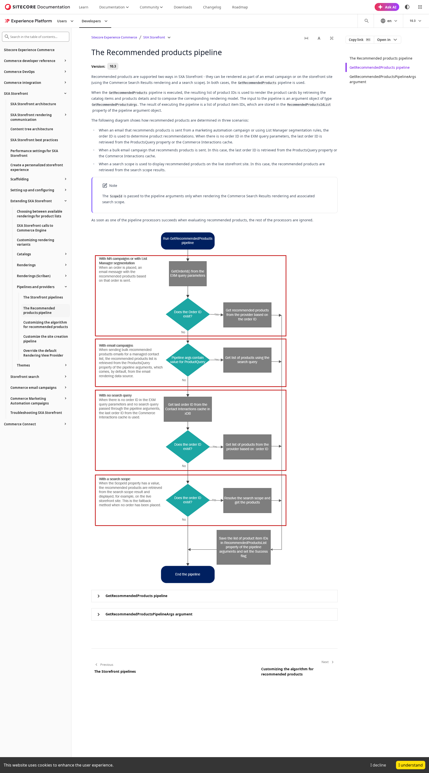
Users (62, 21)
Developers (91, 21)
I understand (410, 765)
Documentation (112, 7)
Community (149, 7)
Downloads (183, 7)
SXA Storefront (154, 37)
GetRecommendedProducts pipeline (380, 67)
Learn (83, 7)
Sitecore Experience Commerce (114, 37)
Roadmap (240, 7)
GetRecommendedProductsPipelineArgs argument (383, 79)
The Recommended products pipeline (381, 58)
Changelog (212, 7)
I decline (378, 765)
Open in (384, 39)
